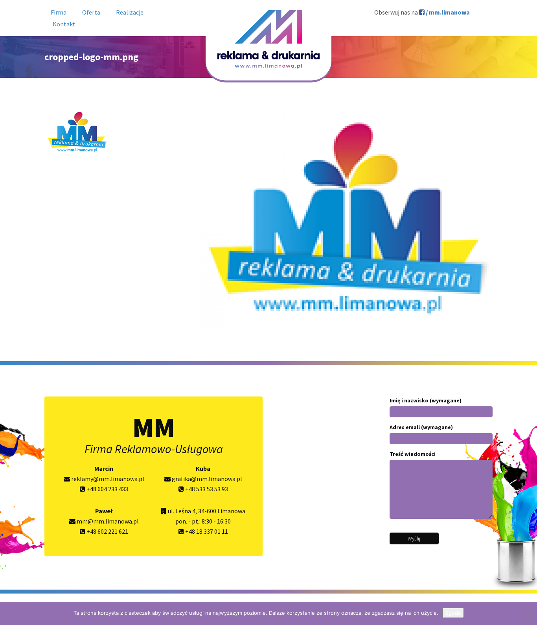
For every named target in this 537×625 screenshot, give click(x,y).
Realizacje (129, 12)
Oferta (91, 12)
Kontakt (64, 24)
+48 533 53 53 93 (206, 489)
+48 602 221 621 (106, 531)
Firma (58, 12)
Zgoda (453, 613)
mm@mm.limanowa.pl (107, 521)
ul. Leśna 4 (181, 511)
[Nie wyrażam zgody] (527, 614)
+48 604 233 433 (106, 489)
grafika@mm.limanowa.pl (206, 479)
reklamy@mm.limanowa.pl (107, 479)
